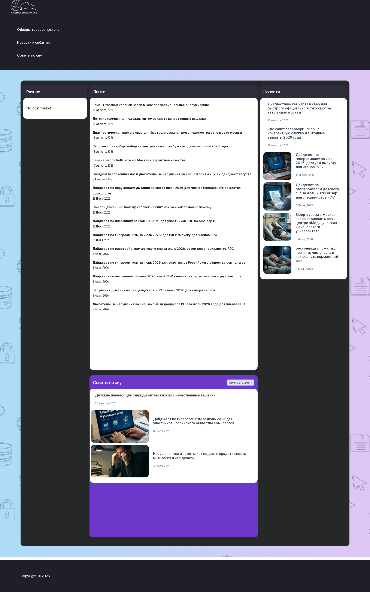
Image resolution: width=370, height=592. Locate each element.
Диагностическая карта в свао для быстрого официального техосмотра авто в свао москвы (167, 132)
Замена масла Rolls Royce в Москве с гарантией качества (139, 160)
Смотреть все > (240, 382)
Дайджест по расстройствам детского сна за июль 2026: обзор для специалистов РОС (163, 248)
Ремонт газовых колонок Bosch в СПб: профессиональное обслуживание (150, 105)
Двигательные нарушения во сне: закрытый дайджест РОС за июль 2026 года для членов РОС (168, 304)
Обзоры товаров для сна (38, 29)
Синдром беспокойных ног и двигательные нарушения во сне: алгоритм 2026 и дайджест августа (171, 174)
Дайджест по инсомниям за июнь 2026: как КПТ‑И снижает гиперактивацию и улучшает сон (167, 276)
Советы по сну (29, 55)
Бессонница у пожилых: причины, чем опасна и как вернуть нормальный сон (317, 254)
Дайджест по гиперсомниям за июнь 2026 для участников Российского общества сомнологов (168, 262)
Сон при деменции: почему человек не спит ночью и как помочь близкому (151, 207)
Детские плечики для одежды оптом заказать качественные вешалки (149, 118)
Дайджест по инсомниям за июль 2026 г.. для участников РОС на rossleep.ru (154, 221)
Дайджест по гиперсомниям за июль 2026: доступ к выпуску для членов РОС (154, 235)
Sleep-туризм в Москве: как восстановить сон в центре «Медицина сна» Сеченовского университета (316, 222)
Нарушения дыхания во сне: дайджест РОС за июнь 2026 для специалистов (153, 290)
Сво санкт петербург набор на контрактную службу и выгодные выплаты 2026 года (160, 146)
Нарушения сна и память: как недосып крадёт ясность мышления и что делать (199, 455)
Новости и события (33, 42)
